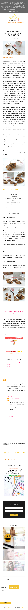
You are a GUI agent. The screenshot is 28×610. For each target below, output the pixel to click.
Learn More (12, 11)
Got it (18, 11)
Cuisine (8, 366)
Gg (7, 379)
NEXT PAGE (7, 452)
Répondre (21, 395)
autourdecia (14, 398)
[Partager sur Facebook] (19, 362)
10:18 (22, 398)
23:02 (10, 379)
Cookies (9, 361)
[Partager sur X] (19, 361)
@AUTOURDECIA (14, 587)
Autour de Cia (10, 607)
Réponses (11, 396)
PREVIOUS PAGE (19, 452)
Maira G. (23, 607)
